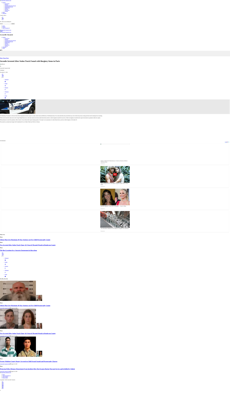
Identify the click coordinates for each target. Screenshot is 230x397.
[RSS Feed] (2, 388)
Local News (7, 3)
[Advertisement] (22, 53)
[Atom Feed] (2, 387)
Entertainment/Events (9, 6)
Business (6, 4)
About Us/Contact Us (6, 375)
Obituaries (4, 13)
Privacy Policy (5, 377)
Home (3, 374)
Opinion (6, 11)
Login (3, 25)
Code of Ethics (5, 376)
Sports (3, 12)
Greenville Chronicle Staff (5, 308)
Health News (7, 7)
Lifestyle (6, 9)
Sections (4, 2)
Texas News (7, 10)
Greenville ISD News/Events (10, 5)
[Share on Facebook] (116, 74)
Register (4, 26)
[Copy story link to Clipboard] (116, 76)
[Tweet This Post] (116, 75)
